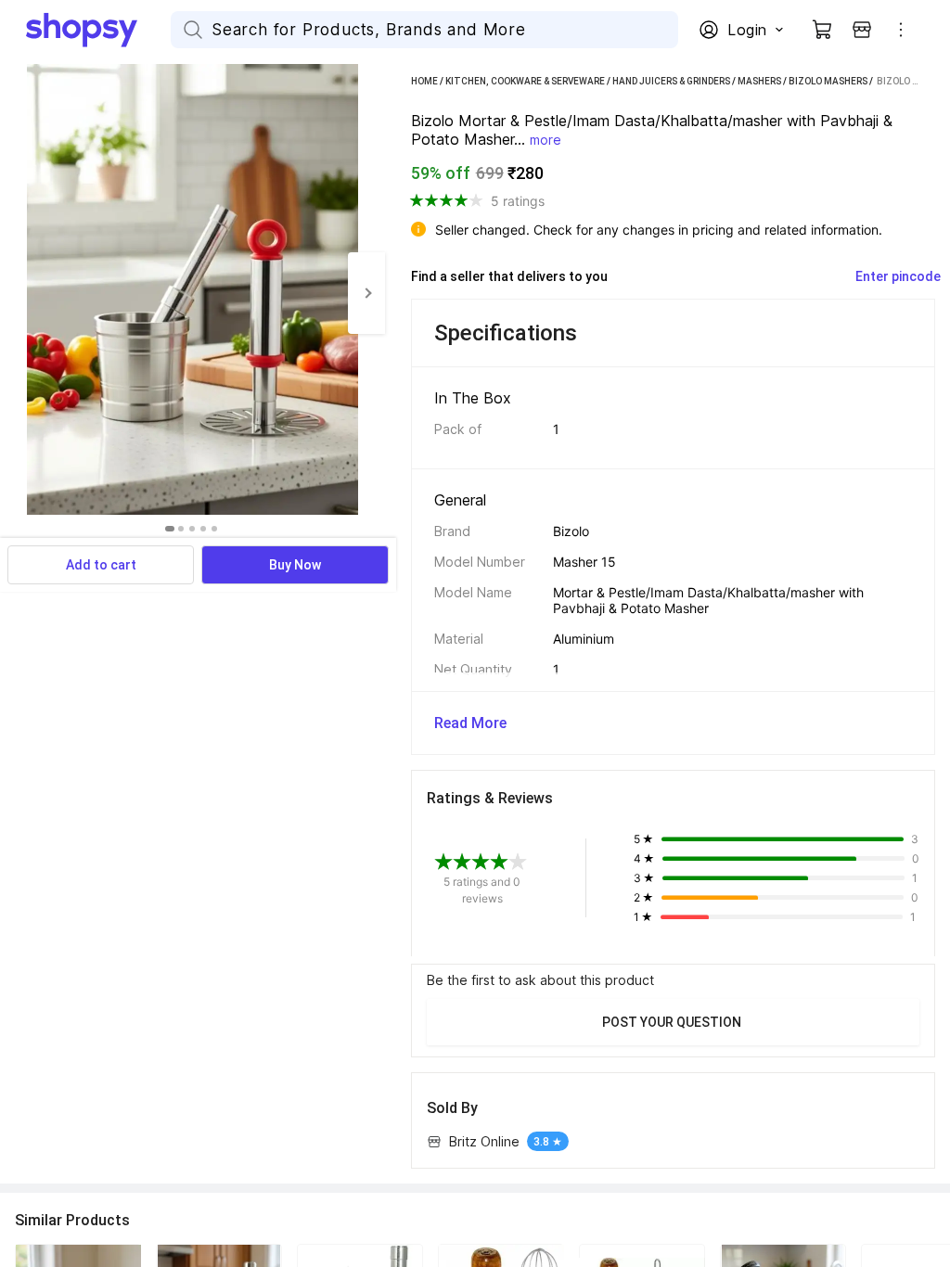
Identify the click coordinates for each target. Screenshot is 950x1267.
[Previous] (18, 293)
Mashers (759, 81)
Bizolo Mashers (828, 81)
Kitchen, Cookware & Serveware (525, 81)
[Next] (366, 293)
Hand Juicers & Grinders (671, 81)
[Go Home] (98, 29)
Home (424, 81)
